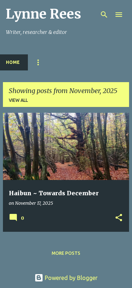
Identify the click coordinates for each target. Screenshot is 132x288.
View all (18, 100)
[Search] (104, 14)
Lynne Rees (43, 14)
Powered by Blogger (70, 277)
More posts (66, 253)
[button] (118, 218)
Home (13, 62)
